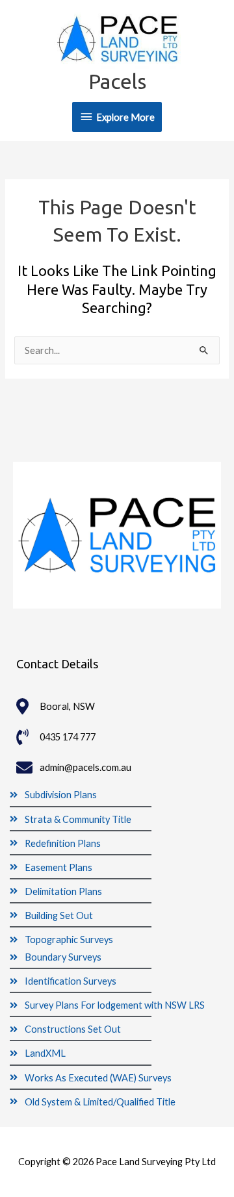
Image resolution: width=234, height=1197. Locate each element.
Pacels (117, 81)
